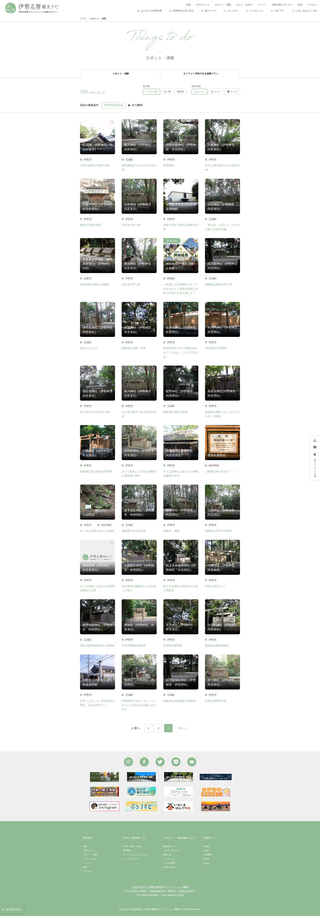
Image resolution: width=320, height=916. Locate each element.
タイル (201, 91)
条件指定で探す (13, 909)
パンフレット (257, 11)
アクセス (87, 871)
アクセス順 (151, 91)
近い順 (167, 91)
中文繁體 (207, 854)
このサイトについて (172, 850)
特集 (85, 846)
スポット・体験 (98, 18)
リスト (217, 91)
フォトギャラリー (131, 859)
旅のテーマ (210, 11)
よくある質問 (169, 863)
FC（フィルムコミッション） (136, 854)
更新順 (180, 91)
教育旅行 (127, 850)
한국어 (206, 859)
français (206, 863)
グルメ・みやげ (90, 859)
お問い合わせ (169, 867)
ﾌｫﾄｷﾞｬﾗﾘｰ (279, 11)
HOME (83, 18)
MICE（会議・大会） (132, 846)
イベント (87, 863)
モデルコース (89, 850)
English (206, 850)
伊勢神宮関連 (112, 105)
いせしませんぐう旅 (306, 11)
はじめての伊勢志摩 (151, 11)
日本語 (206, 846)
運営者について (170, 846)
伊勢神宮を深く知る (183, 11)
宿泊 (85, 867)
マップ (233, 91)
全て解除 (137, 105)
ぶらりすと (233, 11)
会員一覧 (167, 854)
